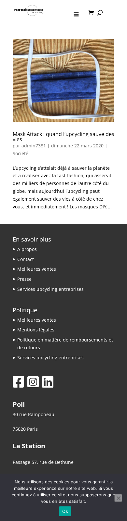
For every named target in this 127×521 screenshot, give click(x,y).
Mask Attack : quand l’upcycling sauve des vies (63, 136)
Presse (24, 279)
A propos (27, 249)
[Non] (118, 498)
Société (20, 153)
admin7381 (33, 146)
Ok (65, 511)
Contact (25, 259)
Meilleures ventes (36, 269)
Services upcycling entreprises (50, 289)
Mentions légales (35, 330)
